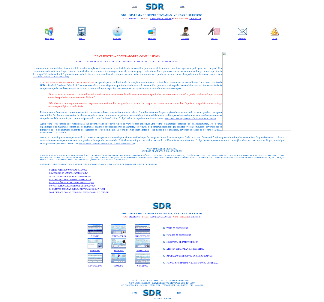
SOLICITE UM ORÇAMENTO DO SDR (182, 242)
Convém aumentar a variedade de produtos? (72, 186)
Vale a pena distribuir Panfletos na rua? (70, 176)
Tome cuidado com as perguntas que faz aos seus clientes (79, 192)
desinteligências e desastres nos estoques (71, 183)
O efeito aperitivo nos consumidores (68, 170)
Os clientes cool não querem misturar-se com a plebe (77, 189)
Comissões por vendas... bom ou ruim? (68, 173)
